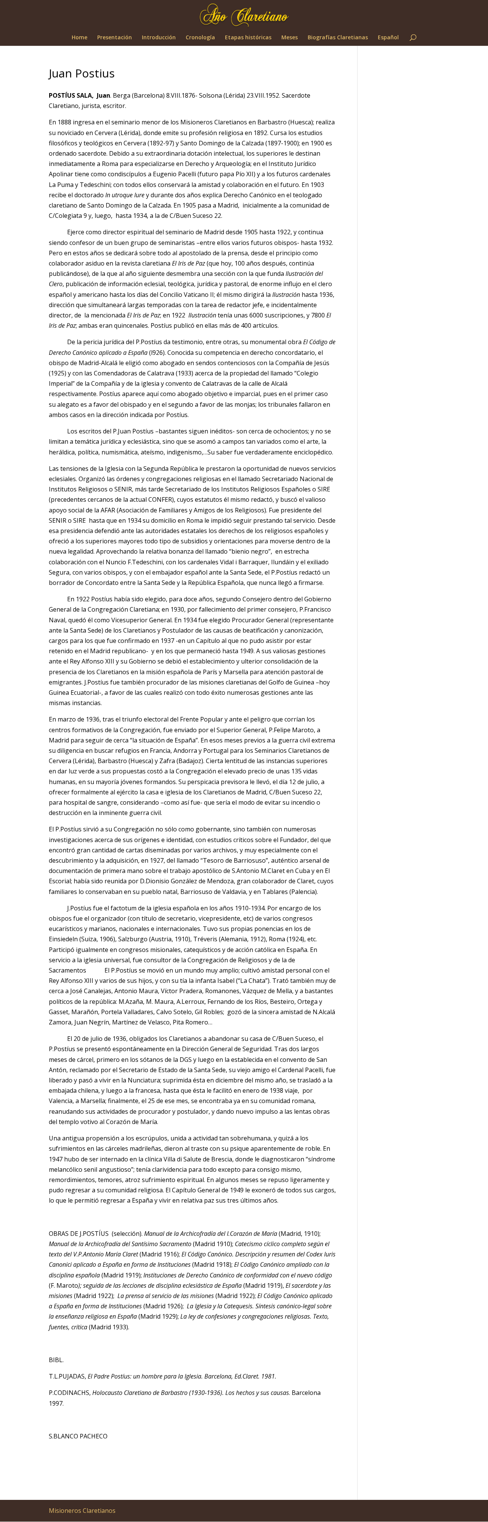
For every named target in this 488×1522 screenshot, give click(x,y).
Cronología (200, 38)
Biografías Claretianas (338, 38)
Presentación (114, 38)
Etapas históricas (248, 38)
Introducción (159, 38)
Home (79, 38)
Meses (289, 38)
